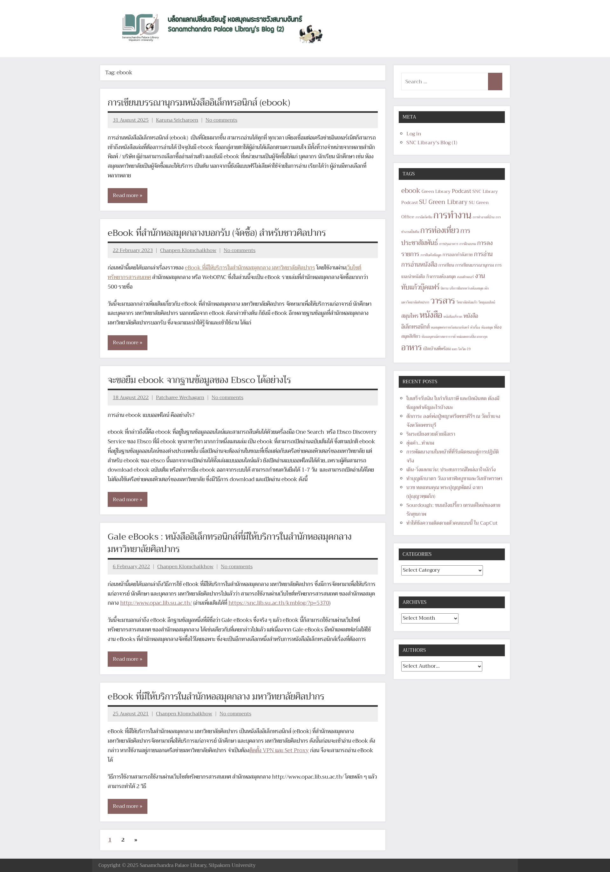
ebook (410, 190)
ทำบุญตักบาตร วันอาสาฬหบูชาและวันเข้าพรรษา (454, 478)
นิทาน (444, 288)
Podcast (461, 191)
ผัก (487, 288)
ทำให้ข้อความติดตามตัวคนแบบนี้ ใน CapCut (452, 523)
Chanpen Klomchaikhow (188, 250)
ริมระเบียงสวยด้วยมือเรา (430, 434)
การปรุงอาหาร (448, 244)
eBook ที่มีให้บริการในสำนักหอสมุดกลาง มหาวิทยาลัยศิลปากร (250, 267)
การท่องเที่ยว (439, 230)
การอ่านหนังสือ (419, 264)
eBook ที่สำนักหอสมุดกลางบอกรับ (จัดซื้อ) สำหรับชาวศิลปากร (217, 233)
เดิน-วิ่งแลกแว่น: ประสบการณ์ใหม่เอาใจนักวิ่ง (451, 469)
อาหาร (411, 347)
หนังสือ (431, 315)
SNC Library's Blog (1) (431, 142)
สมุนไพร (409, 316)
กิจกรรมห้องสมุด (441, 277)
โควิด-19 (464, 349)
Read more (126, 195)
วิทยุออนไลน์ (486, 302)
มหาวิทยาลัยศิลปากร (415, 302)
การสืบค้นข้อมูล (431, 255)
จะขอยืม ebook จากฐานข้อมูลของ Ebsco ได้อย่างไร (199, 380)
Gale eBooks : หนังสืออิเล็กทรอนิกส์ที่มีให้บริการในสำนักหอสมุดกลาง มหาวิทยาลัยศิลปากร (230, 543)
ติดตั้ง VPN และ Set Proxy (279, 750)
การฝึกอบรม (467, 244)
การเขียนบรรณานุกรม (474, 265)
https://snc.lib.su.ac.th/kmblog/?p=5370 (278, 603)
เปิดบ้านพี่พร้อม (437, 349)
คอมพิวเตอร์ (465, 277)
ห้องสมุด (487, 327)
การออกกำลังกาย (458, 255)
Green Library (436, 191)
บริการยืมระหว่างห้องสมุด (466, 288)
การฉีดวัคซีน (424, 217)
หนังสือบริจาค (453, 317)
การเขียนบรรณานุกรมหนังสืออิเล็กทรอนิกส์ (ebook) (199, 102)
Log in (413, 133)
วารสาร (442, 300)
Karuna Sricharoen (177, 120)
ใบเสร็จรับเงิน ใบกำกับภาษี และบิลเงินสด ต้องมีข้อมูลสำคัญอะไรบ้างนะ (452, 403)
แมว (454, 349)
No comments (221, 120)
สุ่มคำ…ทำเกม (420, 443)
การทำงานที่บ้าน (483, 217)
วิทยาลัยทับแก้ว (467, 302)
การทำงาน (452, 215)
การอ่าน (483, 254)
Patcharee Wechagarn (180, 397)
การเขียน (446, 265)
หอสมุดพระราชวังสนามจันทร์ (450, 327)
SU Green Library (443, 202)
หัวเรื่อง (475, 327)
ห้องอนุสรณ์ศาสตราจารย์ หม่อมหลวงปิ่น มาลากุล (454, 337)
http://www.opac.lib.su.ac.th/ (156, 603)
